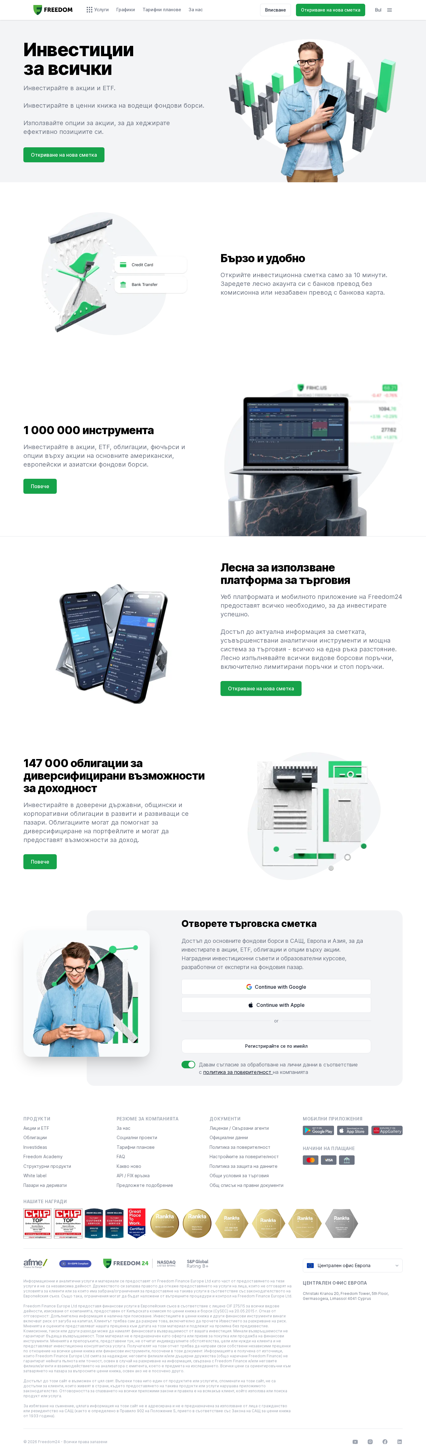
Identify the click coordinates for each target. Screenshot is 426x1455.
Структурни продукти (47, 1166)
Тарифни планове (136, 1147)
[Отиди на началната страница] (53, 10)
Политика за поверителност (240, 1147)
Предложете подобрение (145, 1185)
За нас (123, 1128)
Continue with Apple (280, 1005)
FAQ (121, 1156)
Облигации (35, 1137)
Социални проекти (137, 1137)
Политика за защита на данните (244, 1166)
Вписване (275, 9)
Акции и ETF (36, 1128)
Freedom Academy (43, 1156)
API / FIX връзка (133, 1175)
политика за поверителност (238, 1072)
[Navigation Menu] (389, 10)
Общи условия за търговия (239, 1175)
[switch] (188, 1064)
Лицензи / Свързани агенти (239, 1128)
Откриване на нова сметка (330, 9)
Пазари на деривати (45, 1185)
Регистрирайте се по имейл (276, 1046)
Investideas (35, 1147)
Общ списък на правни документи (246, 1185)
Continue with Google (280, 987)
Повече (40, 486)
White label (34, 1175)
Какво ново (129, 1166)
